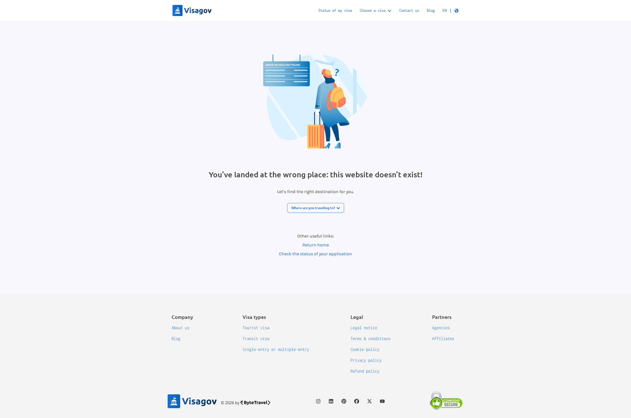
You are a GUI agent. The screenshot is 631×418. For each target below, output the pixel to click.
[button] (450, 11)
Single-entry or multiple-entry (276, 349)
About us (180, 328)
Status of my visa (335, 10)
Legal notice (364, 328)
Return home (315, 245)
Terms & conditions (370, 338)
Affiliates (443, 338)
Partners (442, 317)
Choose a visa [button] (373, 10)
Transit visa (256, 338)
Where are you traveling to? (313, 207)
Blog (431, 10)
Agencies (441, 328)
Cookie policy (365, 349)
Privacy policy (366, 360)
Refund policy (365, 371)
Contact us (409, 10)
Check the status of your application (315, 253)
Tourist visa (256, 328)
